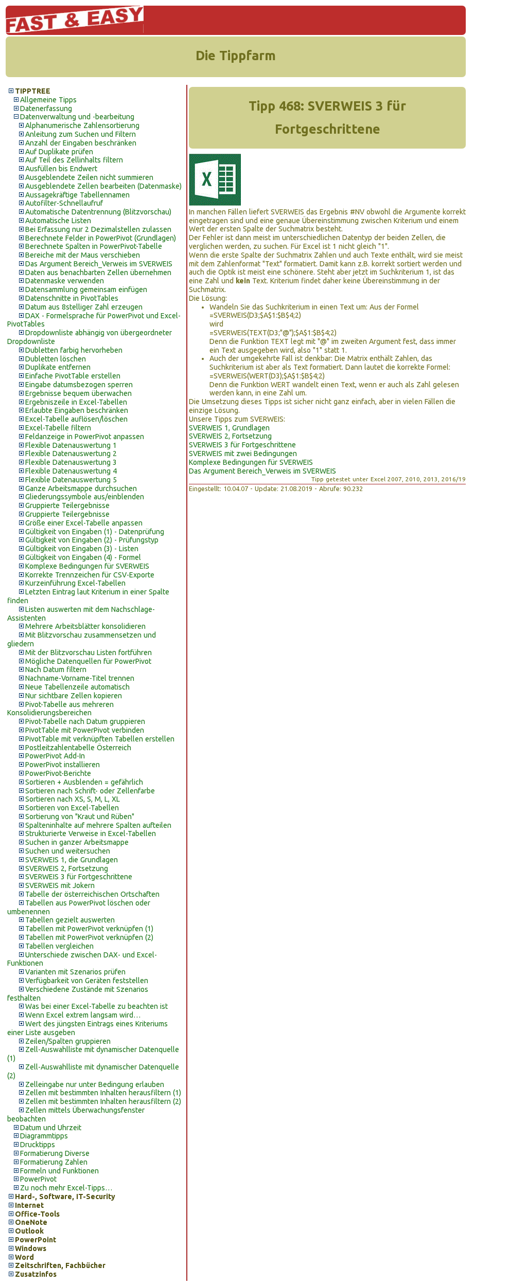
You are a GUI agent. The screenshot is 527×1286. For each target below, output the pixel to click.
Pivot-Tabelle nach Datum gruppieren (85, 721)
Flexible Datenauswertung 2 (71, 453)
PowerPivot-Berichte (58, 773)
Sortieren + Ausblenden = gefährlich (84, 782)
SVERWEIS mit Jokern (60, 885)
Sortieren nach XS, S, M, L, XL (72, 799)
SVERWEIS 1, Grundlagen (229, 428)
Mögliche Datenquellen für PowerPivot (88, 661)
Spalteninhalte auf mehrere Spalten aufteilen (98, 825)
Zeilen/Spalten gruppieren (68, 1041)
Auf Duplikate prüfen (59, 152)
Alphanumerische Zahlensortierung (82, 125)
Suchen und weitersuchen (67, 851)
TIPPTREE (32, 91)
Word (24, 1257)
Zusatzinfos (36, 1274)
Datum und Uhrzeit (50, 1128)
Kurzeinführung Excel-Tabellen (75, 583)
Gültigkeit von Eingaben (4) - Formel (83, 557)
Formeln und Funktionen (59, 1171)
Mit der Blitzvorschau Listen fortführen (88, 652)
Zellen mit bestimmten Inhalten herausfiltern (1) (103, 1093)
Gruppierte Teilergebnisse (67, 505)
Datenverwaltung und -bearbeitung (77, 117)
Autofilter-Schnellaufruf (64, 203)
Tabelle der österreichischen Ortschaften (92, 894)
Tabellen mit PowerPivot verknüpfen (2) (89, 937)
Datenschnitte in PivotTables (71, 298)
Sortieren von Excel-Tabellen (72, 808)
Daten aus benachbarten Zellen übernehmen (98, 272)
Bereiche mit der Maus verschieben (82, 255)
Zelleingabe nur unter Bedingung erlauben (94, 1084)
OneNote (31, 1222)
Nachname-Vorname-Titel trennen (79, 678)
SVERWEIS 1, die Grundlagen (71, 860)
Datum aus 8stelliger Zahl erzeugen (84, 307)
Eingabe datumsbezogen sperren (79, 385)
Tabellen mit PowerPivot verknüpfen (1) (89, 929)
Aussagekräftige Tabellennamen (77, 195)
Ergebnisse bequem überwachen (78, 393)
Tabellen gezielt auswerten (70, 920)
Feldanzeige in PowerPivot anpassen (84, 436)
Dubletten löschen (55, 359)
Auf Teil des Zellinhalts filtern (74, 160)
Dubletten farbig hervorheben (73, 350)
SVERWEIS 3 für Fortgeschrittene (78, 877)
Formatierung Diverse (55, 1153)
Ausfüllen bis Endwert (61, 169)
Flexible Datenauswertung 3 (71, 462)
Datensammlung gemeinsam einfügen (86, 289)
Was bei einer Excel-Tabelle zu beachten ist (96, 1006)
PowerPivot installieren (62, 764)
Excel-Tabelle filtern (58, 428)
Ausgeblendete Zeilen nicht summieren (89, 177)
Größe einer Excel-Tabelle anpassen (84, 523)
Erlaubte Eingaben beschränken (76, 410)
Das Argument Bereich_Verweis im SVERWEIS (98, 264)
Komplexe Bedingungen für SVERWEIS (87, 566)
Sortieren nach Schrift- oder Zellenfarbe (90, 791)
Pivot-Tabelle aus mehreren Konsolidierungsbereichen (60, 708)
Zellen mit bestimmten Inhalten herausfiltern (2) (103, 1101)
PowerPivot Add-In (55, 756)
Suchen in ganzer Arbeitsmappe (77, 842)
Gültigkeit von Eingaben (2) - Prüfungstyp (92, 540)
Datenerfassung (46, 108)
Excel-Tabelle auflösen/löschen (76, 419)
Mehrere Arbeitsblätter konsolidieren (85, 626)
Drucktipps (37, 1144)
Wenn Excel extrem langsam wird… (82, 1015)
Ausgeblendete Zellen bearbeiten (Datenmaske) (103, 186)
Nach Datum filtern (55, 669)
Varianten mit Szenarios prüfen (75, 972)
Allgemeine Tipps (48, 100)
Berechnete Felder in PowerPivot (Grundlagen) (100, 238)
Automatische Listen (58, 220)
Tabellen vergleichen (59, 946)
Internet (29, 1205)
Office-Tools (37, 1214)
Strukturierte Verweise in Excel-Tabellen (90, 833)
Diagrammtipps (44, 1136)
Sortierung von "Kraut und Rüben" (79, 816)
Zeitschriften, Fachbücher (60, 1265)
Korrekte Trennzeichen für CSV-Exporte (89, 575)
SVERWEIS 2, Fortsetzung (66, 868)
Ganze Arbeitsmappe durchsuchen (81, 488)
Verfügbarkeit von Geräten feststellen (86, 980)
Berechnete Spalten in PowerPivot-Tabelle (93, 246)
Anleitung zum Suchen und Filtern (80, 134)
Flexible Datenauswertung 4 (71, 471)
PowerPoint (35, 1240)
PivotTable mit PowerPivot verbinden (84, 730)
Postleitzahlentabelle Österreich (78, 748)
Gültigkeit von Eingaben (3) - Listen (81, 549)
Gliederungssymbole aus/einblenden (84, 497)
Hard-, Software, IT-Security (65, 1196)
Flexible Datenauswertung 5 (71, 480)
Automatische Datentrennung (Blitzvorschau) (98, 212)
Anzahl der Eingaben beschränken (80, 143)
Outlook (29, 1231)
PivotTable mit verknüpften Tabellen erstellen (99, 739)
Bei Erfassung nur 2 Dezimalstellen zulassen (98, 229)
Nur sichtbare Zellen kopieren (73, 696)
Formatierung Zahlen (53, 1162)
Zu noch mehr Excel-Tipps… (66, 1188)
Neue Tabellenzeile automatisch (77, 687)
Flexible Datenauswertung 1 (71, 445)
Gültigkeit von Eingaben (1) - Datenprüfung (94, 532)
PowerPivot (38, 1179)
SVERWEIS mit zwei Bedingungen (243, 453)
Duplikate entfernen (58, 367)
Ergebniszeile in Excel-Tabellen (76, 402)
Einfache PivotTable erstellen (72, 376)
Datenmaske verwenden (64, 281)
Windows (30, 1248)
